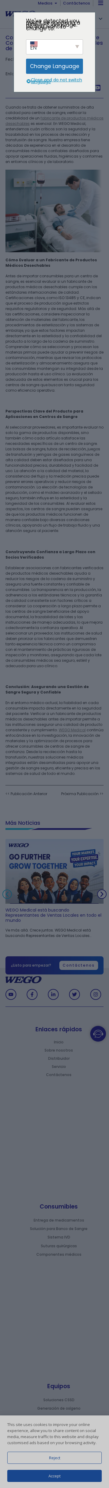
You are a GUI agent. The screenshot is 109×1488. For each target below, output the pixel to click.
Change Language (54, 66)
